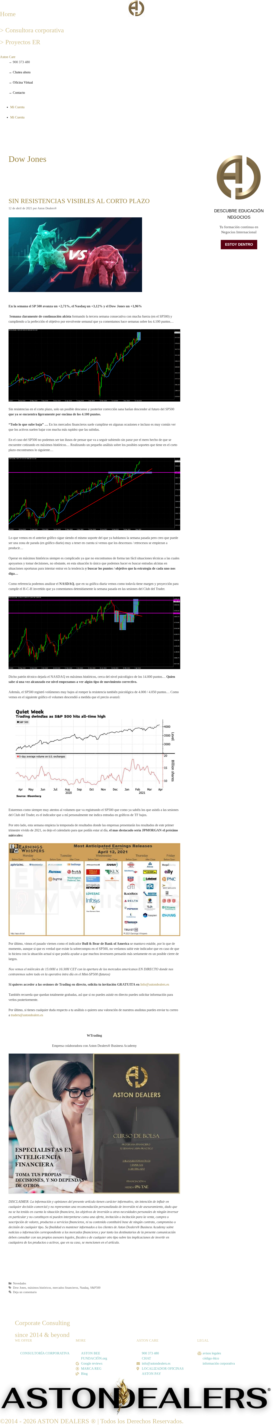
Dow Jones (19, 1287)
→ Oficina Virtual (21, 82)
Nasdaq (84, 1287)
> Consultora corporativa (32, 30)
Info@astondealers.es (154, 984)
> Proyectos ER (20, 42)
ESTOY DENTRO (239, 244)
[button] (45, 57)
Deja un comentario (25, 1292)
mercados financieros (65, 1287)
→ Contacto (17, 92)
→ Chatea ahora (19, 72)
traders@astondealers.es (27, 1015)
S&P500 (95, 1287)
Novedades (19, 1283)
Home (8, 13)
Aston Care (7, 57)
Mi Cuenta (17, 107)
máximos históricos (39, 1287)
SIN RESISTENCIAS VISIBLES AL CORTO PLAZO (79, 200)
